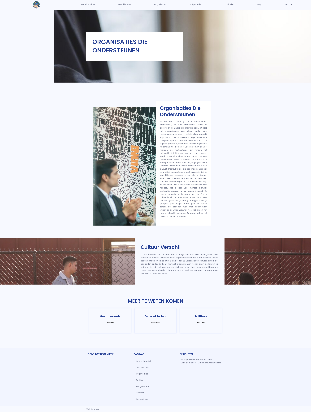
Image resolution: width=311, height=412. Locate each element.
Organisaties (160, 4)
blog (259, 4)
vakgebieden (196, 4)
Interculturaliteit (87, 4)
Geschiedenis (124, 4)
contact (288, 4)
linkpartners (142, 399)
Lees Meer (110, 322)
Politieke (229, 4)
